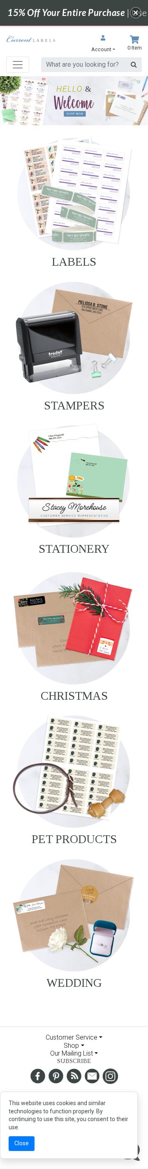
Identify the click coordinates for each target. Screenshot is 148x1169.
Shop (71, 1045)
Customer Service (71, 1037)
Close (21, 1143)
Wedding (74, 982)
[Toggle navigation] (17, 65)
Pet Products (74, 839)
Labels (74, 261)
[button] (103, 44)
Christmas (74, 695)
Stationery (74, 548)
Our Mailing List (71, 1053)
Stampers (74, 405)
